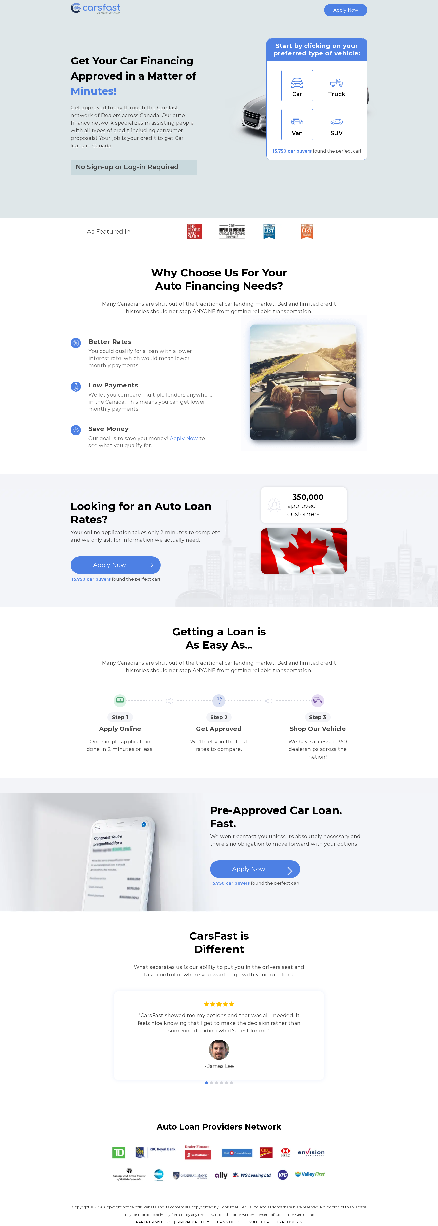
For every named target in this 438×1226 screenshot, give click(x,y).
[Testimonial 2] (211, 1082)
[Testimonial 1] (206, 1082)
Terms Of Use (229, 1222)
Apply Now (345, 10)
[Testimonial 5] (226, 1082)
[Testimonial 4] (221, 1082)
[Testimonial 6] (231, 1082)
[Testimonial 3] (216, 1082)
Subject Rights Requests (275, 1222)
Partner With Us (154, 1222)
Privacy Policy (193, 1222)
